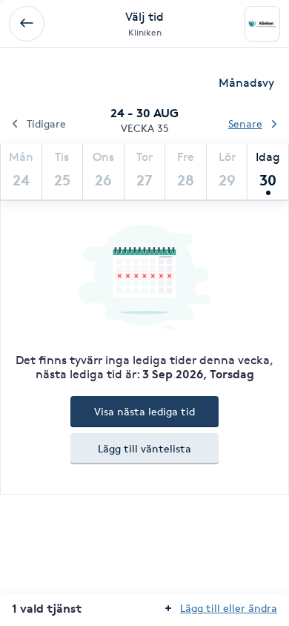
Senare (245, 123)
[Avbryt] (26, 24)
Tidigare (46, 123)
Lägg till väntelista (144, 448)
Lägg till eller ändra (228, 608)
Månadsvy (246, 83)
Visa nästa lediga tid (144, 411)
